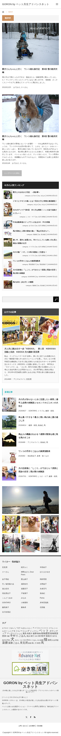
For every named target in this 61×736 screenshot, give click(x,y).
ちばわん (24, 628)
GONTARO (31, 276)
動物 (39, 633)
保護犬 (29, 633)
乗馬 (24, 633)
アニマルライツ (19, 379)
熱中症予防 (6, 640)
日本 (36, 636)
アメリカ (36, 628)
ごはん (11, 628)
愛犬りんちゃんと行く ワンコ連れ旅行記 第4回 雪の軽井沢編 (29, 70)
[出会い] (50, 543)
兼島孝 (23, 607)
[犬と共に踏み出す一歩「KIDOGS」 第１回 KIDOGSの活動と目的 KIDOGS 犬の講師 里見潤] (11, 524)
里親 (29, 643)
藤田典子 (5, 607)
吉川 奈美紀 (42, 216)
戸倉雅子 (24, 593)
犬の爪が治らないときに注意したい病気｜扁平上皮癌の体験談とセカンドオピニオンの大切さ (38, 402)
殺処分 (49, 636)
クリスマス (44, 628)
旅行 (32, 636)
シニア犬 (11, 631)
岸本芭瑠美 (44, 603)
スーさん (24, 87)
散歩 (28, 636)
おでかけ (16, 87)
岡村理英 (43, 579)
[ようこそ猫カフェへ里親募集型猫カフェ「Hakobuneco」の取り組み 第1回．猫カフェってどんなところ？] (30, 524)
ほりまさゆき (45, 572)
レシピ (19, 633)
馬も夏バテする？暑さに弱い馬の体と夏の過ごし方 (38, 419)
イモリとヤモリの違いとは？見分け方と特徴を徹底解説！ (35, 201)
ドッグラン (34, 631)
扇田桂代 (24, 584)
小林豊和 (24, 603)
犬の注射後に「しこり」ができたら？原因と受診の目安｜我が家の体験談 (38, 470)
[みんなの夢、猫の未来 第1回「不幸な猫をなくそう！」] (11, 543)
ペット (44, 630)
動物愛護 (45, 633)
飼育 (39, 643)
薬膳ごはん (14, 643)
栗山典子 (24, 579)
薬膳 (5, 642)
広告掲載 (39, 726)
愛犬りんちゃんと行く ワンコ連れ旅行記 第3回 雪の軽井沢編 (29, 137)
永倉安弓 (43, 589)
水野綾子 (43, 584)
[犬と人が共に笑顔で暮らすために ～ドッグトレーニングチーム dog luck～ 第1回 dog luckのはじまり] (30, 500)
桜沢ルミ (24, 567)
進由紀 (35, 234)
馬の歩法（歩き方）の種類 (23, 282)
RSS (34, 717)
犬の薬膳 (40, 640)
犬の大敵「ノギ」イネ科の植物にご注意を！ (30, 252)
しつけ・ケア (30, 216)
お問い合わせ (23, 726)
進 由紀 (43, 234)
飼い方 (34, 643)
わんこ (29, 628)
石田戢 (42, 607)
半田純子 (43, 567)
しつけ (17, 628)
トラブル (32, 246)
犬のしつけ (19, 640)
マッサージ (12, 633)
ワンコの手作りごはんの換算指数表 (26, 261)
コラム (51, 628)
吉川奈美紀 (6, 612)
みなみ (43, 195)
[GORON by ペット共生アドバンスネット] (25, 4)
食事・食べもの (43, 456)
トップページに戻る (12, 173)
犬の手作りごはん (30, 640)
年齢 (8, 636)
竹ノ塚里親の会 (8, 584)
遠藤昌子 (24, 589)
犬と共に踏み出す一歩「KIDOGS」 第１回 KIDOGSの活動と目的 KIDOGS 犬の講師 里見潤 (30, 350)
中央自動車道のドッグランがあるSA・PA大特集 (31, 222)
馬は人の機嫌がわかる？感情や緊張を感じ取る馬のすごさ (38, 436)
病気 (50, 640)
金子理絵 (5, 579)
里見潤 (28, 379)
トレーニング (23, 631)
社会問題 (55, 640)
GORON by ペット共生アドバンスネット (30, 685)
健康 (35, 633)
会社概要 (32, 726)
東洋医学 (42, 636)
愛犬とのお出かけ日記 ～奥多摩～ (26, 192)
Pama (42, 598)
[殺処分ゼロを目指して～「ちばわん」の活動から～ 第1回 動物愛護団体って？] (50, 524)
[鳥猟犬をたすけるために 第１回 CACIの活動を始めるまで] (30, 543)
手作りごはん (18, 635)
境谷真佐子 (32, 264)
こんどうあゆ (7, 598)
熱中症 (54, 636)
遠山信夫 (5, 589)
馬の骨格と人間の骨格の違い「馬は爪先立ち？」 (31, 231)
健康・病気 (49, 411)
